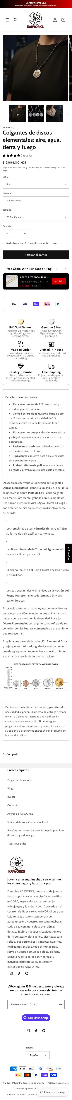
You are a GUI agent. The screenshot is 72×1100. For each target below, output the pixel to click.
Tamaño (7, 209)
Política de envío (17, 1094)
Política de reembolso (58, 1083)
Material (7, 193)
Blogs (10, 788)
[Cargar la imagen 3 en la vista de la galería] (54, 113)
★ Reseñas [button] (68, 553)
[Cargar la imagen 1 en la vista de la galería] (17, 113)
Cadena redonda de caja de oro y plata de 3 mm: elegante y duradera (35, 277)
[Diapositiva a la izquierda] (4, 114)
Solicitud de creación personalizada (28, 822)
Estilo (5, 176)
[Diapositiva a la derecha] (68, 114)
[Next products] (65, 268)
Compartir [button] (12, 754)
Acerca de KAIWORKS (20, 813)
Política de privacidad (26, 1088)
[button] (7, 20)
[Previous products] (57, 268)
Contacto (13, 805)
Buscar (11, 796)
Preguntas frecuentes (19, 780)
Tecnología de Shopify (33, 1083)
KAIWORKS (17, 1083)
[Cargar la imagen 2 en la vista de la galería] (36, 113)
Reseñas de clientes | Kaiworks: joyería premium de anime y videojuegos (35, 833)
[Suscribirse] (60, 1004)
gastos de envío (33, 167)
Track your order (16, 843)
